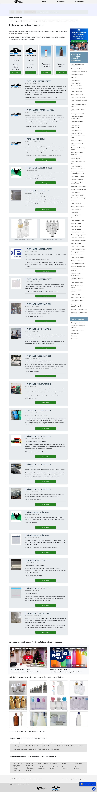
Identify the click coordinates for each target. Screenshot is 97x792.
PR (26, 761)
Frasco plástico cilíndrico (77, 94)
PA (57, 761)
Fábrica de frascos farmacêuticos (76, 274)
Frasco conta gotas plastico (78, 235)
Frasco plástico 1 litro (76, 86)
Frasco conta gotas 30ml (15, 21)
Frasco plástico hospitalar (78, 297)
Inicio (44, 2)
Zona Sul (37, 742)
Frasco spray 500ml (26, 21)
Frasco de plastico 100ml (77, 176)
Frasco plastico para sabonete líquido (76, 157)
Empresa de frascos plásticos (78, 186)
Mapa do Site (82, 779)
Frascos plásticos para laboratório (77, 153)
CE (43, 761)
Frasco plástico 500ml (76, 91)
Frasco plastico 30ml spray (78, 246)
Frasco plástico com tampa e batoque (78, 105)
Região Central (14, 742)
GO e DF (48, 761)
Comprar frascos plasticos (78, 266)
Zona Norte (23, 742)
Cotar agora (15, 72)
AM (53, 761)
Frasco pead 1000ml (76, 140)
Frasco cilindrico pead (76, 133)
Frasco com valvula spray (77, 238)
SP (22, 761)
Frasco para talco (75, 294)
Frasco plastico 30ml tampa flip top (69, 21)
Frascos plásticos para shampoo (77, 122)
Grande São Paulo (53, 742)
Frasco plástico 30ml (76, 69)
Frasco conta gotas (76, 209)
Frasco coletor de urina (77, 282)
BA (40, 761)
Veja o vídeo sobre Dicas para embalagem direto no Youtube (26, 672)
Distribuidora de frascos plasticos (77, 269)
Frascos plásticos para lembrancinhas (77, 182)
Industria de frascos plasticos (79, 309)
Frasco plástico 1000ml (77, 89)
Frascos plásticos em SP (77, 114)
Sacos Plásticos (75, 333)
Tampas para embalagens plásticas (78, 326)
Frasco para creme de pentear (76, 291)
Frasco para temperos (77, 255)
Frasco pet (74, 77)
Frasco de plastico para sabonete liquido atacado (77, 172)
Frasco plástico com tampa (78, 97)
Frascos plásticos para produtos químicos (77, 117)
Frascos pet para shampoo (38, 21)
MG (15, 761)
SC (29, 761)
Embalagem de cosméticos (78, 323)
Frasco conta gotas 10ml (77, 232)
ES (19, 761)
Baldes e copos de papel (77, 330)
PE (36, 761)
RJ (11, 761)
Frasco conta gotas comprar (78, 240)
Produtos (60, 2)
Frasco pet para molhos (77, 257)
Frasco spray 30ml (76, 223)
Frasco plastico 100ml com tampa (78, 162)
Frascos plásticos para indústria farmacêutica (77, 305)
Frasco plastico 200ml (76, 166)
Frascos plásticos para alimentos (77, 301)
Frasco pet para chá (76, 203)
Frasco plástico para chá (77, 206)
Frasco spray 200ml (76, 226)
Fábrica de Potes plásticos (78, 169)
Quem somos (79, 2)
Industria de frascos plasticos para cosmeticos (79, 313)
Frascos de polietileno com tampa (78, 136)
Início (63, 779)
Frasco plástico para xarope (78, 198)
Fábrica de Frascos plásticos (78, 189)
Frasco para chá (75, 201)
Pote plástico (74, 339)
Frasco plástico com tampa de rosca (79, 101)
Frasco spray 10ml (76, 243)
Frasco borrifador (75, 218)
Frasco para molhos (76, 260)
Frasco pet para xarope (77, 195)
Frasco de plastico (75, 83)
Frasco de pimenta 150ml (77, 263)
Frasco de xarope (75, 192)
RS (33, 761)
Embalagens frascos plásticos (79, 71)
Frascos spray (74, 212)
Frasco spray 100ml (76, 215)
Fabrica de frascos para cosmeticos (77, 279)
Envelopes (73, 336)
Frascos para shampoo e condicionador (77, 65)
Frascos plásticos (75, 80)
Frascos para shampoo (77, 74)
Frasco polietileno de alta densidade (77, 110)
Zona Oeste (30, 742)
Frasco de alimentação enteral (53, 21)
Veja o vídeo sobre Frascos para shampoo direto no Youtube (66, 672)
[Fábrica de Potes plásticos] (15, 51)
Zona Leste (44, 742)
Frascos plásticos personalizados (75, 126)
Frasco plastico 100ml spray (78, 249)
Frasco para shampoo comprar (77, 144)
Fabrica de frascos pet (77, 179)
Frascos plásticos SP (76, 130)
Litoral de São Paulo (63, 742)
